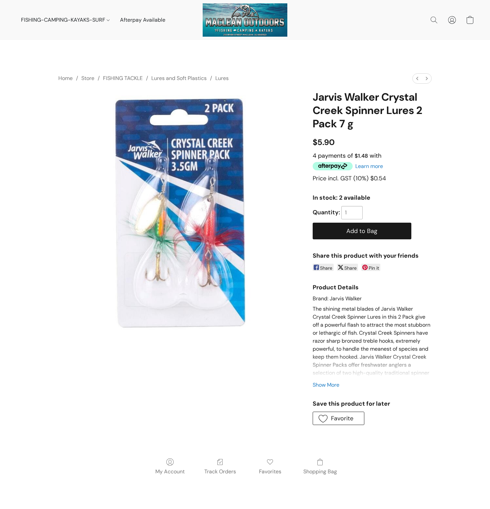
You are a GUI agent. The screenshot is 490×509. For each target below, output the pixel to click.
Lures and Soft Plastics (179, 78)
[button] (245, 20)
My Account (170, 471)
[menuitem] (417, 78)
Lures (222, 78)
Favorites (270, 471)
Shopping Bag (320, 471)
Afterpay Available (142, 19)
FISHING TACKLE (123, 78)
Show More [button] (326, 384)
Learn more (369, 166)
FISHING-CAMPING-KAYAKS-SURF (64, 19)
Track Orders (220, 471)
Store (87, 78)
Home (65, 78)
